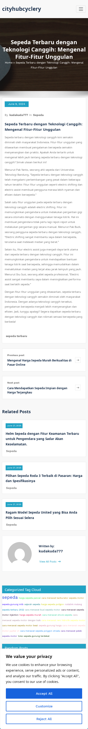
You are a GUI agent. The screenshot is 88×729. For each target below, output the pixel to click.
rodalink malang (73, 604)
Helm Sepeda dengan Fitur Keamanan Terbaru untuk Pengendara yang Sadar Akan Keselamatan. (42, 439)
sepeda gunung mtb (12, 604)
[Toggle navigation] (81, 9)
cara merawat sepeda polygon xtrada (40, 631)
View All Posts (48, 561)
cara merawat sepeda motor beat (20, 625)
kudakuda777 (18, 115)
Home (8, 62)
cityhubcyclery (21, 8)
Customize (44, 706)
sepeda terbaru (16, 336)
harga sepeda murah (30, 615)
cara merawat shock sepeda (57, 615)
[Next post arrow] (78, 387)
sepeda (10, 597)
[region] (44, 689)
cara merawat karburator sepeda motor (63, 598)
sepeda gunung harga (50, 625)
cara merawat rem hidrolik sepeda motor (63, 620)
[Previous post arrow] (78, 360)
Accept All (44, 693)
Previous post (15, 355)
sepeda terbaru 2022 (13, 609)
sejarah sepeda (32, 604)
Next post (13, 382)
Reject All (44, 719)
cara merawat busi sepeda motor (42, 609)
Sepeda (38, 115)
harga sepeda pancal (30, 598)
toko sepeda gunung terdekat (34, 636)
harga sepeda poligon (52, 604)
